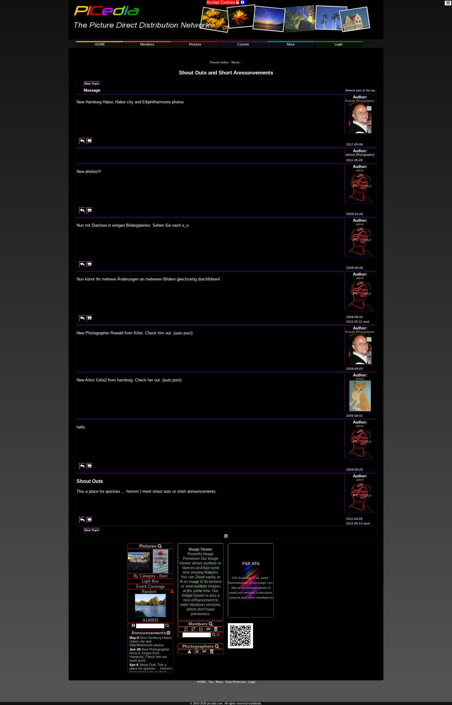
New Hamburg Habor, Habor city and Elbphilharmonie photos (150, 641)
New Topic (92, 83)
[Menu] (226, 38)
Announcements (148, 632)
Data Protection (236, 681)
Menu (219, 681)
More (291, 44)
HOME (100, 44)
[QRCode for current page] (240, 647)
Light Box (150, 581)
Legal (251, 681)
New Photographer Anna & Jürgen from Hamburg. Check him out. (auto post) (149, 654)
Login (339, 44)
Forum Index (219, 62)
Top (210, 681)
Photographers (200, 646)
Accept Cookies (223, 2)
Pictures (195, 44)
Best (163, 576)
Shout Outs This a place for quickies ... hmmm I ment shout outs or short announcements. (150, 670)
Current (243, 44)
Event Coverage (150, 586)
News (236, 62)
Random (149, 591)
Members (147, 44)
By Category (144, 576)
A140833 (150, 620)
